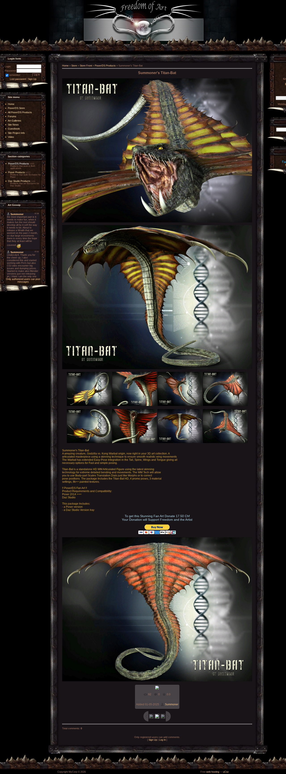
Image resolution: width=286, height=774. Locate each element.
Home (65, 65)
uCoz (226, 771)
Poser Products (16, 172)
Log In (162, 739)
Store (74, 65)
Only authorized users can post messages (23, 280)
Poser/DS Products (18, 163)
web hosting (212, 771)
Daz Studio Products (19, 181)
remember (14, 75)
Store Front (86, 65)
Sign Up (32, 79)
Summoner (171, 704)
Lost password (18, 79)
